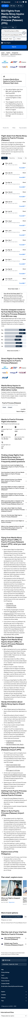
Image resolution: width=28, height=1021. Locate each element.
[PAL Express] (22, 62)
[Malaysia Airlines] (13, 67)
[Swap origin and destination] (24, 32)
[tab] (5, 5)
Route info (6, 128)
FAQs (13, 128)
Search (14, 47)
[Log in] (26, 2)
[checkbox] (12, 916)
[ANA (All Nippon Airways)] (5, 377)
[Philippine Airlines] (13, 62)
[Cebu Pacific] (5, 62)
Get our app (7, 960)
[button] (5, 27)
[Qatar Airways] (22, 67)
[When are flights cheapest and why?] (11, 891)
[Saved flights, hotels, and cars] (23, 2)
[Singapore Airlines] (5, 67)
